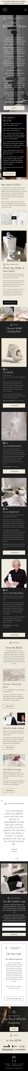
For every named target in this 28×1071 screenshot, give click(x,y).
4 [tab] (17, 859)
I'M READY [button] (14, 1029)
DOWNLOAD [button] (14, 934)
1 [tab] (10, 859)
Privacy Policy (7, 1064)
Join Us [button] (14, 108)
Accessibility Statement (17, 1065)
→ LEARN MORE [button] (14, 405)
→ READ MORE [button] (8, 706)
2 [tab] (13, 859)
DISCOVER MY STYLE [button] (10, 302)
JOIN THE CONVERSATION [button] (14, 999)
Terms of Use (21, 1064)
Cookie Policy (14, 1064)
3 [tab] (15, 859)
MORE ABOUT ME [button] (9, 174)
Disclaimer (8, 1065)
